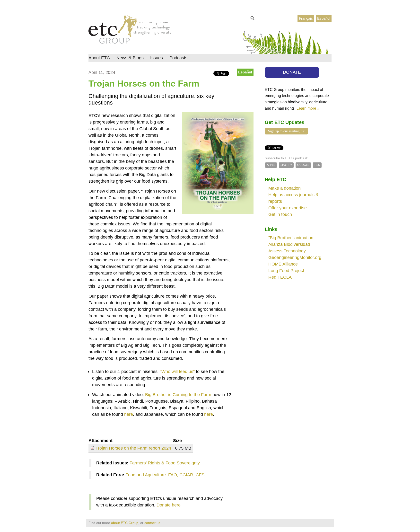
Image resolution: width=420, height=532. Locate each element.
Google (303, 164)
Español (323, 18)
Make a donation (284, 188)
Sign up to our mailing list (286, 131)
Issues (156, 57)
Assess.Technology (287, 250)
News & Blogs (130, 57)
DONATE (292, 72)
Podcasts (178, 57)
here (128, 414)
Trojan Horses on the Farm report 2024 (133, 448)
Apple (271, 164)
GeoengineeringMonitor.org (294, 257)
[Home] (129, 30)
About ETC (99, 57)
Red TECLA (280, 277)
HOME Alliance (283, 264)
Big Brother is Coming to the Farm (178, 394)
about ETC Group (124, 523)
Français (306, 18)
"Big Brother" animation (290, 237)
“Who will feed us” (177, 371)
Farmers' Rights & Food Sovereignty (165, 463)
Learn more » (308, 108)
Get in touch (280, 214)
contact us (152, 523)
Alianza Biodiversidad (289, 244)
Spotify (286, 164)
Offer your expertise (287, 207)
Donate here (169, 505)
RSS (317, 164)
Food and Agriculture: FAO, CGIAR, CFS (164, 474)
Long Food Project (286, 270)
